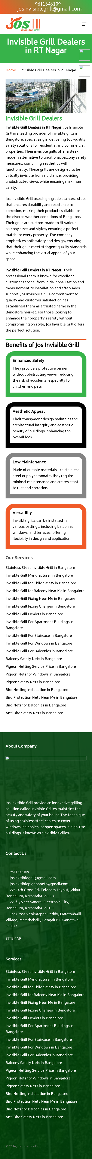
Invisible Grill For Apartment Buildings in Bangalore (39, 625)
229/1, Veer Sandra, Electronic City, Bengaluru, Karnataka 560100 (37, 905)
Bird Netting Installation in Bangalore (37, 690)
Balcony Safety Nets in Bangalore (34, 659)
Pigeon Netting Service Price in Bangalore (41, 667)
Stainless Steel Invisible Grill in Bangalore (40, 568)
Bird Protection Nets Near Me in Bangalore (41, 698)
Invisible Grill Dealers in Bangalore (34, 614)
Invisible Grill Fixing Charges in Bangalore (40, 607)
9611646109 (19, 872)
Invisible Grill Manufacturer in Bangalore (39, 576)
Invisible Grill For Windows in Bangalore (39, 644)
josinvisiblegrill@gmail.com (32, 878)
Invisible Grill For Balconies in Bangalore (39, 651)
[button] (84, 24)
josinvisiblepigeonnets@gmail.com (38, 884)
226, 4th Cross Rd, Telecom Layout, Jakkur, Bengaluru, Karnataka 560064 (44, 893)
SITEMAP (13, 939)
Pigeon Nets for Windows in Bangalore (38, 675)
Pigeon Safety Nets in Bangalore (33, 682)
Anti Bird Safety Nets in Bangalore (34, 713)
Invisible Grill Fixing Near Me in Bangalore (40, 599)
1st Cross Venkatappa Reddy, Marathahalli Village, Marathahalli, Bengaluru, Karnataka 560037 (43, 920)
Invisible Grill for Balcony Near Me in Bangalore (45, 591)
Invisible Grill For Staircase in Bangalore (39, 636)
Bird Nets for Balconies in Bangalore (36, 706)
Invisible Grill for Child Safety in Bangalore (41, 583)
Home (11, 71)
